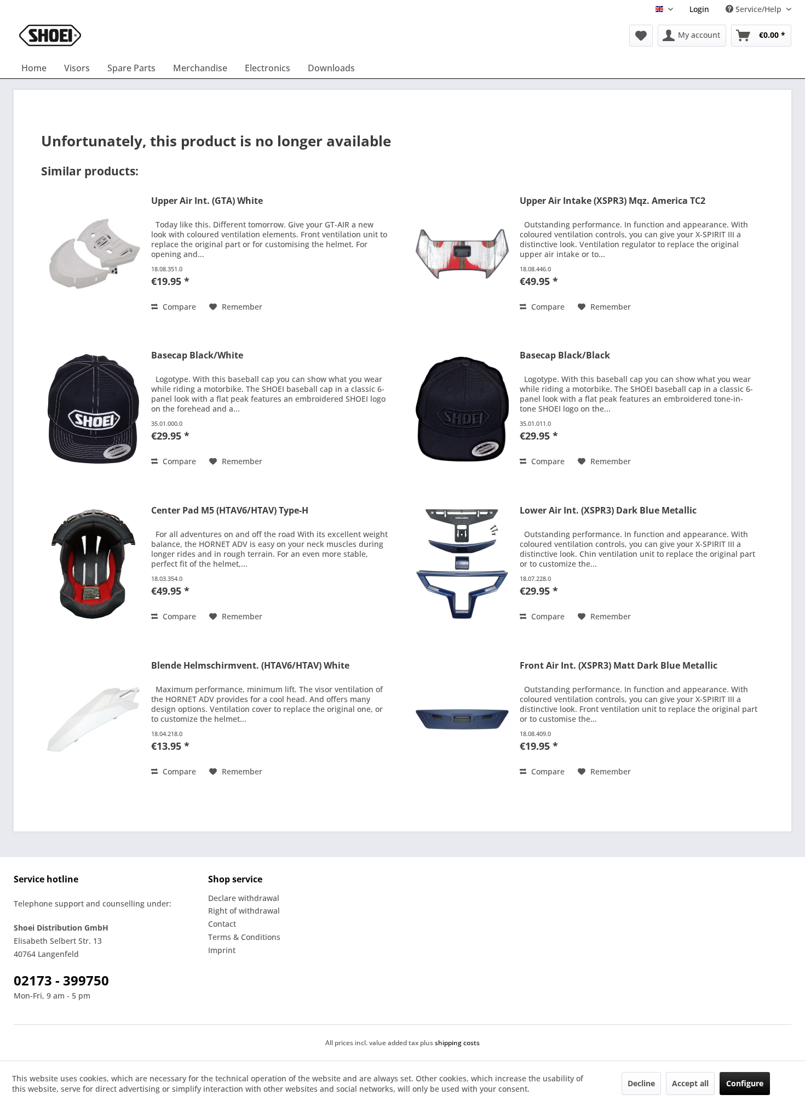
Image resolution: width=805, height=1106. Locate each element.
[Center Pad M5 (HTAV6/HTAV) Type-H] (93, 564)
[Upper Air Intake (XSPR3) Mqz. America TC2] (462, 254)
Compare (178, 306)
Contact (222, 924)
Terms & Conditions (244, 937)
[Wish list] (641, 36)
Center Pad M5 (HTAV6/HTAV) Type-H (229, 510)
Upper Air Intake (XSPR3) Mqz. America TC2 (612, 201)
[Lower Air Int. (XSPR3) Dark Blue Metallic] (462, 564)
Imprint (221, 950)
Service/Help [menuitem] (758, 9)
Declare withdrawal (243, 898)
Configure (744, 1083)
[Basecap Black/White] (93, 409)
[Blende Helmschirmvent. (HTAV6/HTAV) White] (93, 719)
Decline (641, 1083)
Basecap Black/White (197, 355)
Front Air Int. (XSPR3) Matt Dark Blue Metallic (618, 665)
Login (699, 9)
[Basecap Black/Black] (462, 409)
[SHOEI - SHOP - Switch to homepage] (50, 36)
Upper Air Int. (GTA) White (207, 201)
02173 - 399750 (61, 980)
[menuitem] (699, 9)
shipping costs (457, 1042)
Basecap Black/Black (565, 355)
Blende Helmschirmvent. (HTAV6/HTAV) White (250, 665)
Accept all (690, 1083)
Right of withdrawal (244, 910)
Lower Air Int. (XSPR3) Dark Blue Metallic (608, 510)
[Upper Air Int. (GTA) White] (93, 254)
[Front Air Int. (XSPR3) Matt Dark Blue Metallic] (462, 719)
